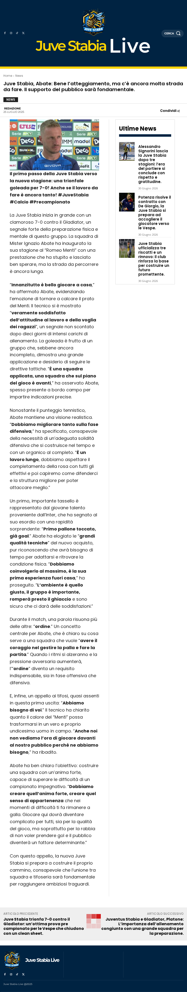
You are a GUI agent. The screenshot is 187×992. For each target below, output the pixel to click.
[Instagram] (11, 33)
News (19, 76)
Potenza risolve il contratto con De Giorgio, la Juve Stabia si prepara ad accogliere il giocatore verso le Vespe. (154, 213)
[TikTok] (17, 33)
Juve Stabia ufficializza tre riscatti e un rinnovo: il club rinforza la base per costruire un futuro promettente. (153, 259)
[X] (23, 33)
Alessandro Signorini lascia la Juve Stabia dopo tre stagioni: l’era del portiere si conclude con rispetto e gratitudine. (153, 164)
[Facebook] (5, 33)
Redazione (12, 108)
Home (7, 76)
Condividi (168, 110)
